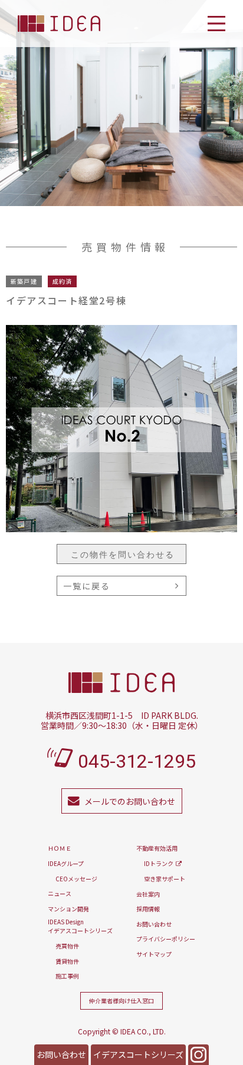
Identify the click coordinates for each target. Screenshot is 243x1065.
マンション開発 (68, 908)
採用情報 (148, 908)
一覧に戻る (86, 586)
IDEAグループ (66, 863)
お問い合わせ (61, 1054)
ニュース (59, 893)
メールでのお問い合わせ (129, 801)
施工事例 (67, 975)
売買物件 (67, 945)
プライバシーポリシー (165, 938)
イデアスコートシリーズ (138, 1054)
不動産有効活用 (157, 848)
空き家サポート (164, 878)
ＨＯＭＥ (59, 848)
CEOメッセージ (76, 878)
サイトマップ (154, 954)
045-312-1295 (137, 761)
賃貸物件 (67, 961)
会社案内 (148, 894)
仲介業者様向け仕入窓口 (121, 1000)
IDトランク (158, 863)
